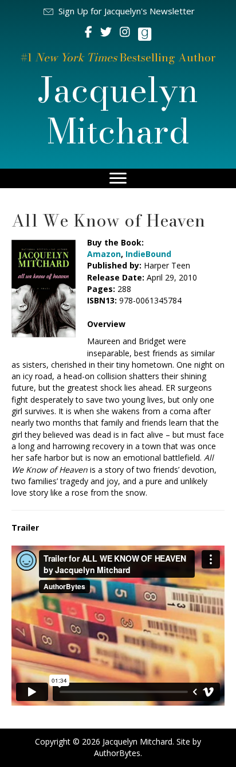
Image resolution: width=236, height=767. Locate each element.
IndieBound (148, 253)
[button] (118, 11)
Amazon (104, 253)
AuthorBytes (117, 752)
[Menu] (118, 178)
